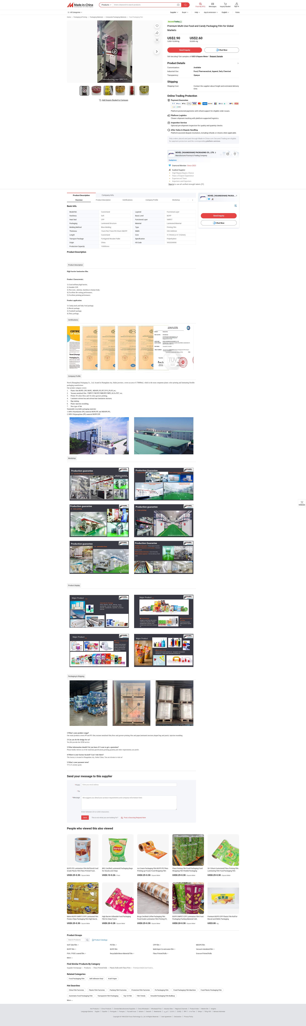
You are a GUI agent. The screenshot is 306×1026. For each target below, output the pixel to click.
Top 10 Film (127, 996)
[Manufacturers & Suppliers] (80, 4)
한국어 (172, 1011)
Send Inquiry (184, 50)
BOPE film (113, 949)
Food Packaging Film (136, 17)
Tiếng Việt (207, 1011)
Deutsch (148, 1011)
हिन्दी (185, 1011)
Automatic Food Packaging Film (81, 996)
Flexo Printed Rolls (160, 953)
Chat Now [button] (223, 50)
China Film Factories (76, 990)
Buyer (184, 12)
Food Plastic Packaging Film (211, 990)
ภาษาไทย (192, 1011)
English (97, 1011)
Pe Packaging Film (161, 990)
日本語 (179, 1011)
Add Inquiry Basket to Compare (115, 100)
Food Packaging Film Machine (184, 990)
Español (104, 1011)
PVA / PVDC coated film (75, 953)
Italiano (141, 1011)
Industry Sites (168, 1009)
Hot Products (94, 1009)
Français (122, 1011)
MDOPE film (200, 945)
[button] (188, 200)
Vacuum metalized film (204, 949)
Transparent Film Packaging (108, 996)
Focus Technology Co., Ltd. (137, 1016)
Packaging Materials (96, 17)
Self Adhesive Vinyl (96, 978)
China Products (106, 1009)
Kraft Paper (112, 978)
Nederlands (157, 1011)
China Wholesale (143, 1009)
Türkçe (200, 1011)
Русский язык (131, 1011)
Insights (213, 1009)
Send (85, 817)
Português (113, 1011)
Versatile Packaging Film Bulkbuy (162, 996)
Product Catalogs (100, 940)
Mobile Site (204, 1009)
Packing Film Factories (118, 990)
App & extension (210, 12)
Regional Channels (181, 1009)
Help (196, 12)
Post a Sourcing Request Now (133, 817)
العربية (166, 1011)
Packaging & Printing (80, 17)
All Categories (75, 12)
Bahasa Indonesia (219, 1011)
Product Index (194, 1009)
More (69, 1000)
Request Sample (216, 56)
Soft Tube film (72, 945)
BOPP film (70, 949)
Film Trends (141, 996)
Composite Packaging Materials (116, 17)
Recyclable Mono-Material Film (121, 953)
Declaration (177, 1016)
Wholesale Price (156, 1009)
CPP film (156, 945)
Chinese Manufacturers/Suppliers (124, 1009)
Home (69, 17)
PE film (112, 945)
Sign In (171, 184)
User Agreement (166, 1016)
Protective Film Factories (140, 990)
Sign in (236, 6)
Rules (237, 12)
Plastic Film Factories (97, 990)
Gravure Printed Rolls (204, 953)
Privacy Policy (188, 1016)
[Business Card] (236, 205)
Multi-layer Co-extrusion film (163, 949)
